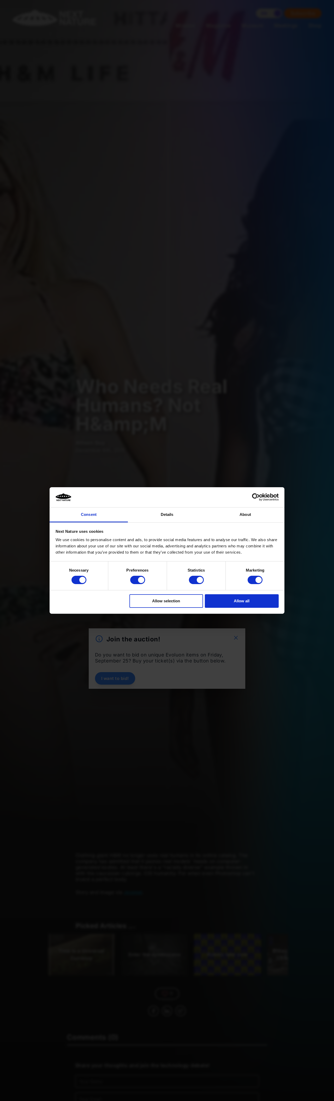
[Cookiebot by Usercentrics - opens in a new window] (256, 497)
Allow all (241, 601)
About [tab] (245, 514)
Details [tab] (167, 514)
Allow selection (166, 601)
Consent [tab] (89, 514)
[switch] (137, 580)
